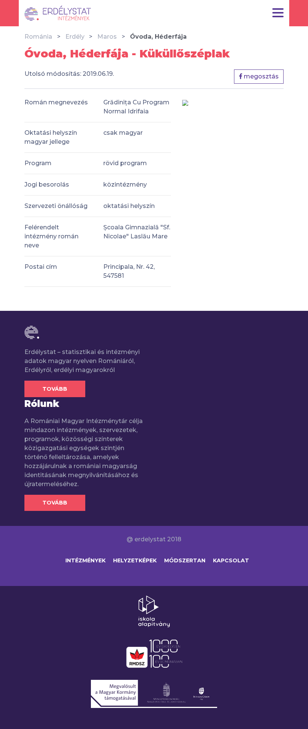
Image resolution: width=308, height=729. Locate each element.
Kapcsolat (231, 560)
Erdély (75, 36)
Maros (107, 36)
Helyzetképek (135, 560)
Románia (38, 36)
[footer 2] (154, 653)
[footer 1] (154, 610)
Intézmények (85, 560)
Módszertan (184, 560)
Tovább (54, 389)
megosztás (260, 76)
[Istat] (58, 13)
